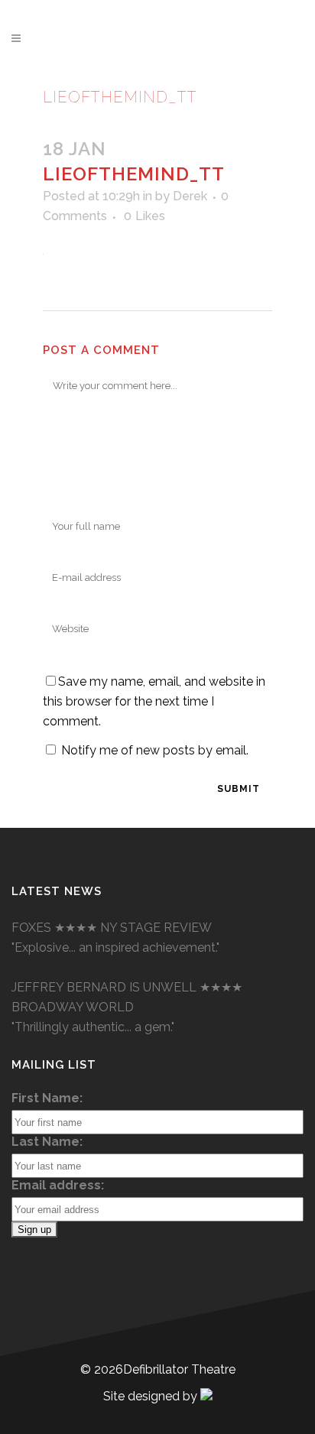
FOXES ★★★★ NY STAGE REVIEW (111, 927)
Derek (190, 196)
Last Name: (47, 1141)
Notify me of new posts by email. (154, 750)
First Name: (47, 1098)
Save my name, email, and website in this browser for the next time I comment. (154, 701)
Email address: (57, 1185)
